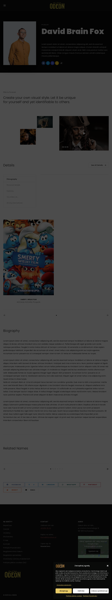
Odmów (81, 591)
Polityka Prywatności (90, 596)
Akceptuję (64, 591)
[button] (108, 566)
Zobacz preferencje (99, 591)
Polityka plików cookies (74, 596)
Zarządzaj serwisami (64, 585)
